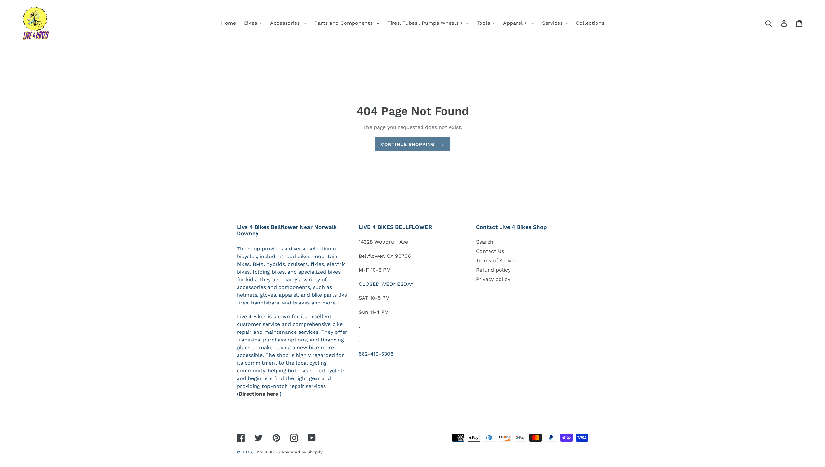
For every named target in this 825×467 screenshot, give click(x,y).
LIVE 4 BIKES (267, 452)
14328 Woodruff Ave (383, 242)
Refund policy (493, 270)
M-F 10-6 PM (375, 270)
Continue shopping (407, 144)
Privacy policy (493, 279)
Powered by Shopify (302, 452)
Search (484, 242)
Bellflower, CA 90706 (385, 256)
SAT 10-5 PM (374, 298)
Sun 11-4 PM (374, 312)
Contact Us (490, 251)
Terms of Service (496, 260)
